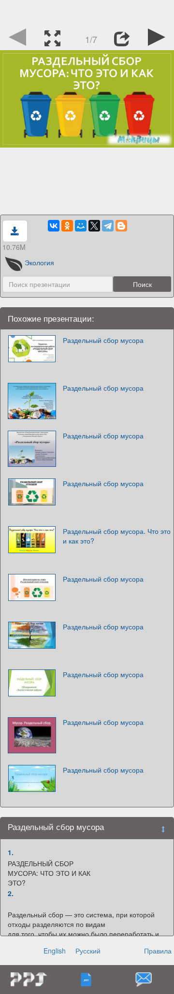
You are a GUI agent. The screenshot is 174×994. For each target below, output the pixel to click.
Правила (158, 950)
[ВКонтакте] (53, 225)
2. (11, 893)
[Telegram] (108, 225)
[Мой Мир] (81, 225)
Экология (39, 262)
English (55, 950)
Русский (88, 950)
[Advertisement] (87, 12)
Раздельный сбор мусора (103, 340)
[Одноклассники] (67, 225)
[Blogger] (121, 225)
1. (11, 852)
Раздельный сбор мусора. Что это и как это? (117, 535)
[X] (94, 225)
